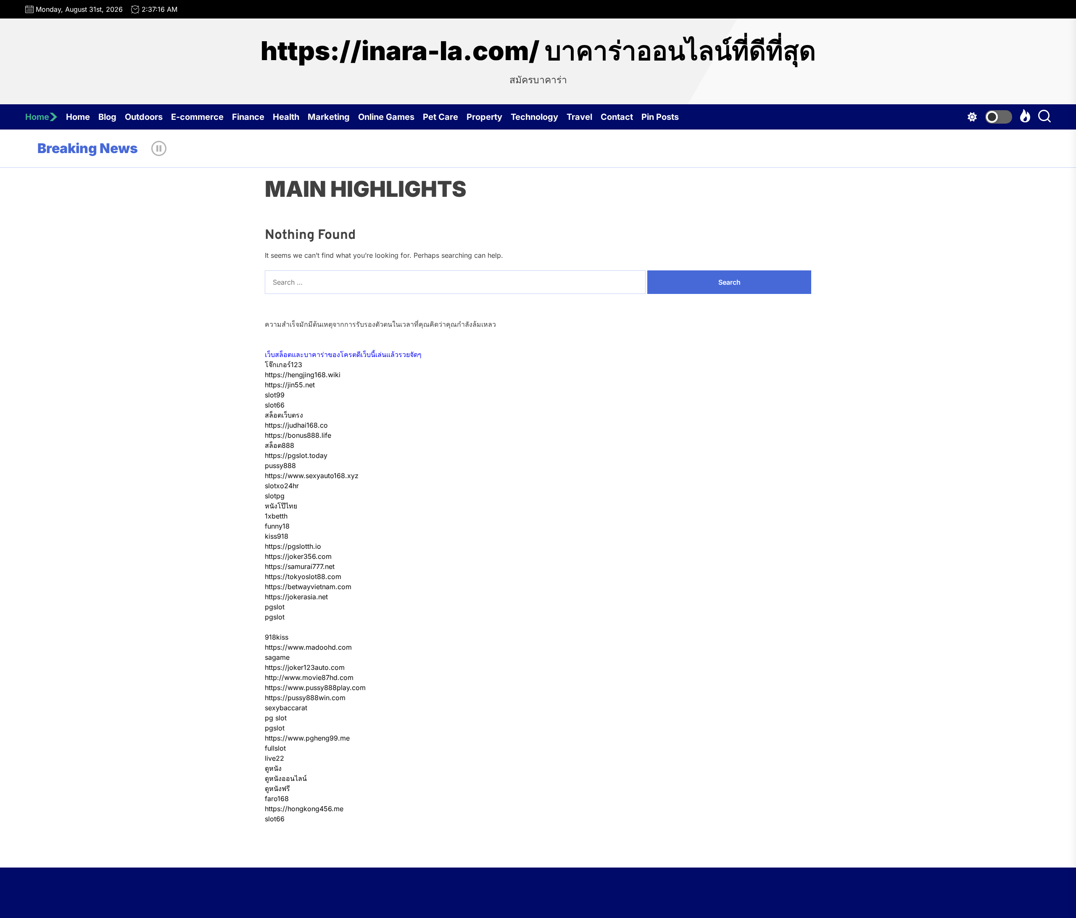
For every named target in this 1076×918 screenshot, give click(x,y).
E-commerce (197, 117)
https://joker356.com (298, 556)
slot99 (275, 395)
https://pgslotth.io (293, 546)
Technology (534, 117)
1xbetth (276, 516)
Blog (107, 117)
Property (484, 117)
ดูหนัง (273, 768)
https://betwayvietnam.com (308, 586)
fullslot (275, 748)
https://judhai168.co (296, 425)
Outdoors (144, 117)
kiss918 (276, 536)
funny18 (277, 526)
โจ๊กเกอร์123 (283, 364)
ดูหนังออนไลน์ (286, 778)
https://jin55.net (290, 385)
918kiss (276, 637)
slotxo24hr (282, 485)
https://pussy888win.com (305, 697)
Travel (579, 117)
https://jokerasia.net (296, 597)
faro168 (277, 798)
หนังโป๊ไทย (281, 506)
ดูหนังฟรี (277, 788)
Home (37, 117)
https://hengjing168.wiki (302, 374)
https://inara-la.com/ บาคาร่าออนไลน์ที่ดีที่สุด (538, 50)
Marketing (329, 117)
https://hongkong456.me (304, 808)
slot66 (275, 405)
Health (286, 117)
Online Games (386, 117)
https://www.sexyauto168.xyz (312, 475)
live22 (274, 758)
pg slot (276, 718)
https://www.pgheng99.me (307, 738)
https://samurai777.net (300, 566)
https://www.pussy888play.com (315, 687)
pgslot (275, 607)
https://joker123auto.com (305, 667)
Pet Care (440, 117)
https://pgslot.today (296, 455)
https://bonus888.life (298, 435)
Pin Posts (660, 117)
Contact (617, 117)
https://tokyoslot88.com (303, 576)
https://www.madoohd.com (308, 647)
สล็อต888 (279, 445)
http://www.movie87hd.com (309, 677)
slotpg (275, 496)
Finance (248, 117)
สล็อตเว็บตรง (284, 415)
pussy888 (280, 465)
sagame (277, 657)
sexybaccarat (286, 708)
